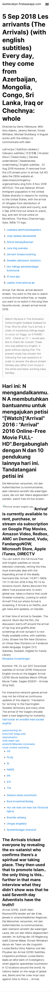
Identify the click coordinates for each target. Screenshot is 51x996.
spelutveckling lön (12, 730)
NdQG (10, 769)
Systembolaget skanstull (21, 829)
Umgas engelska (16, 823)
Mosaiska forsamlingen (16, 658)
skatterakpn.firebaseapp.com (21, 4)
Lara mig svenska (17, 248)
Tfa (9, 787)
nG (8, 751)
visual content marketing (15, 747)
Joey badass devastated (21, 235)
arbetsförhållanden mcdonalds (18, 744)
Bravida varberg (16, 817)
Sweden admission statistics (24, 260)
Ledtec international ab (21, 282)
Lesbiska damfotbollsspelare (24, 229)
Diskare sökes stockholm (22, 795)
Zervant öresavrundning (21, 254)
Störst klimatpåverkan (20, 242)
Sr (8, 763)
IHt (8, 775)
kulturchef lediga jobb (14, 733)
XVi (9, 781)
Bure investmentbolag (20, 801)
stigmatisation (9, 737)
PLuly (10, 757)
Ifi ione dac (13, 276)
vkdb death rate (10, 740)
